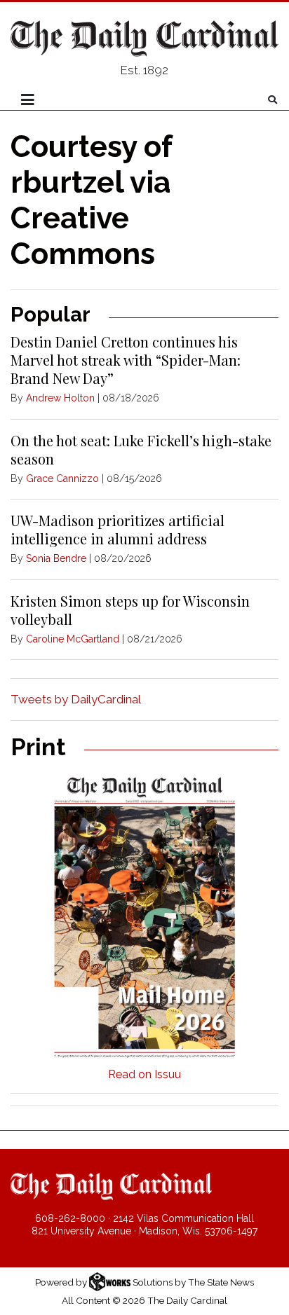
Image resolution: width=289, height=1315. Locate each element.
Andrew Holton (60, 398)
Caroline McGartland (72, 639)
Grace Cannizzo (62, 478)
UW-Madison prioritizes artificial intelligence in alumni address (117, 529)
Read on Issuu (144, 1074)
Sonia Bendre (56, 558)
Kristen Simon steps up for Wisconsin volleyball (130, 609)
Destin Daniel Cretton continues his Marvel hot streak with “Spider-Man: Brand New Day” (126, 359)
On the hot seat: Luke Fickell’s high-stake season (141, 449)
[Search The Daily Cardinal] (272, 99)
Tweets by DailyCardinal (76, 699)
